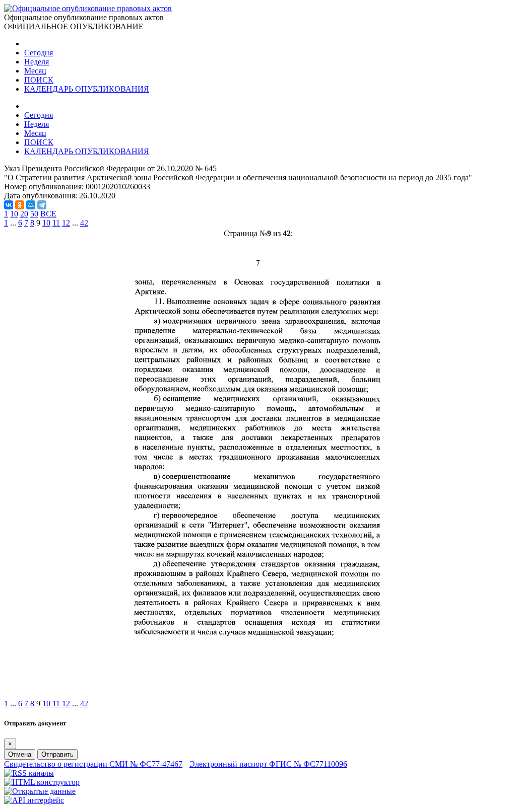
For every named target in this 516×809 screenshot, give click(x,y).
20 (24, 213)
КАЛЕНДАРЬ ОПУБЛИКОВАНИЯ (86, 89)
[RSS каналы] (29, 773)
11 (56, 222)
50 (34, 213)
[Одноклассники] (19, 204)
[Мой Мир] (30, 204)
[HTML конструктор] (42, 782)
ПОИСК (38, 80)
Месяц (35, 70)
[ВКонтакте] (8, 204)
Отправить (57, 754)
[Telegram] (41, 204)
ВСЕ (48, 213)
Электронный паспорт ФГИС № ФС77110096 (268, 764)
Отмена (19, 754)
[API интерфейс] (34, 800)
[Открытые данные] (40, 791)
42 (84, 222)
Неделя (36, 61)
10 (14, 213)
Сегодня (38, 52)
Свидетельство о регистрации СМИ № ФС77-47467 (93, 764)
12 (66, 222)
